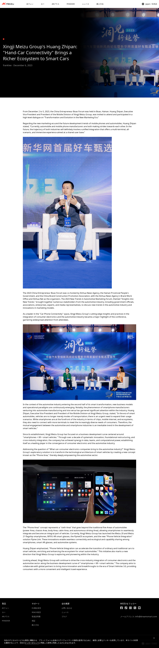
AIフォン (5, 608)
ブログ (64, 616)
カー (3, 612)
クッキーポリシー (32, 643)
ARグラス (5, 616)
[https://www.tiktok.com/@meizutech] (126, 608)
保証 (33, 621)
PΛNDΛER (6, 621)
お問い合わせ (67, 608)
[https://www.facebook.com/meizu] (121, 608)
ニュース (65, 612)
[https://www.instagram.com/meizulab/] (130, 608)
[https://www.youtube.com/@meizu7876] (139, 608)
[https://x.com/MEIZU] (135, 608)
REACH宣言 (36, 612)
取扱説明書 (36, 616)
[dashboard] (8, 4)
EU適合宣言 (36, 608)
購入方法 (35, 625)
